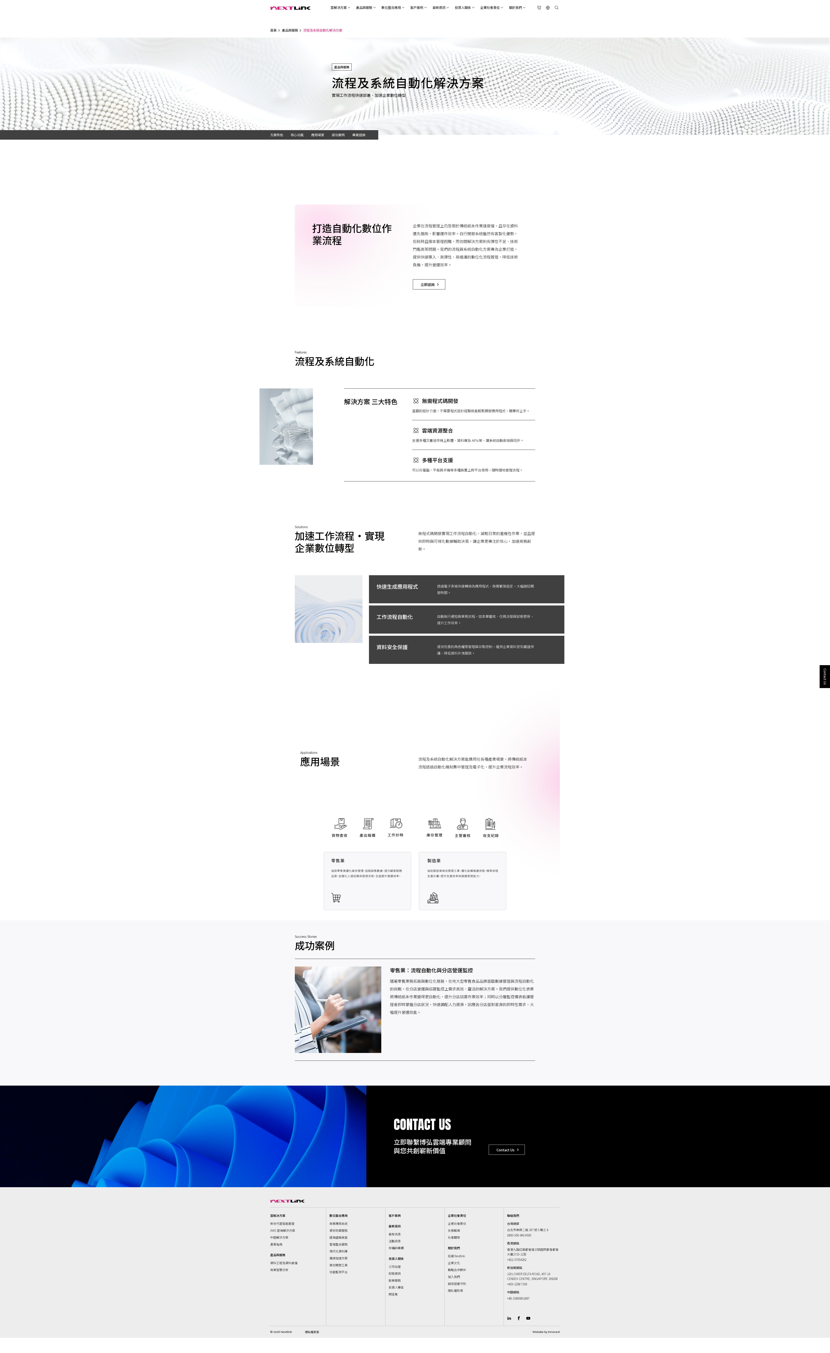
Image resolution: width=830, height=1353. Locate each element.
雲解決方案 (338, 7)
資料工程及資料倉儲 (283, 1263)
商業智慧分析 (279, 1270)
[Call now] (539, 7)
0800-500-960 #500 (519, 1235)
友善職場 (454, 1230)
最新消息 (395, 1234)
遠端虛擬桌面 (338, 1237)
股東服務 (395, 1280)
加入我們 (454, 1277)
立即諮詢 (427, 284)
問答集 (393, 1294)
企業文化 (454, 1263)
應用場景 (317, 135)
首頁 (273, 30)
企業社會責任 (490, 7)
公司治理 (395, 1266)
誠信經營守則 (457, 1283)
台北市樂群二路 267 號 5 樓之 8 (527, 1230)
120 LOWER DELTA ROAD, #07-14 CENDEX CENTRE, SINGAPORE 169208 (532, 1276)
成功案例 (338, 135)
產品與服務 (364, 7)
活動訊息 (395, 1241)
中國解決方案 (279, 1237)
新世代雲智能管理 (282, 1223)
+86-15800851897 (518, 1298)
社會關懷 (454, 1237)
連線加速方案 (338, 1258)
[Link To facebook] (519, 1318)
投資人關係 (463, 7)
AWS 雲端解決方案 (282, 1230)
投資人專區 (396, 1287)
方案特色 (276, 135)
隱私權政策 (455, 1290)
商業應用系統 (338, 1223)
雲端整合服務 (338, 1244)
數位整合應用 (391, 7)
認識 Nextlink (456, 1256)
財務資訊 (395, 1273)
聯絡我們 (513, 1215)
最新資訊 (439, 7)
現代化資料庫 (338, 1251)
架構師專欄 (396, 1248)
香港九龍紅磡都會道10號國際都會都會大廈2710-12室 (533, 1251)
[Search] (556, 7)
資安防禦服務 (338, 1230)
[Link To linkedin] (509, 1318)
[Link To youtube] (528, 1318)
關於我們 (515, 7)
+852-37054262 (516, 1259)
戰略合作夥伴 (457, 1270)
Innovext (554, 1332)
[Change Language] (548, 7)
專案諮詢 (358, 135)
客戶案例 (416, 7)
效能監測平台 (338, 1272)
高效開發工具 (338, 1265)
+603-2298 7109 (517, 1284)
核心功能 (297, 135)
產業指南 (276, 1244)
